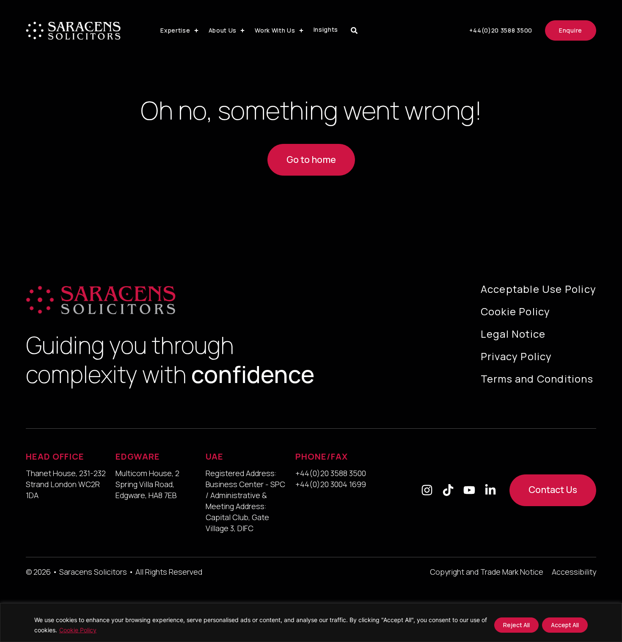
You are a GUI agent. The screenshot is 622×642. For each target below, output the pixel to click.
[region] (311, 622)
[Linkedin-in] (490, 490)
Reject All (516, 625)
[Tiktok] (448, 490)
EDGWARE (138, 456)
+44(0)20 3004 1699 (330, 484)
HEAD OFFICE (55, 456)
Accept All (565, 625)
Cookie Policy (77, 630)
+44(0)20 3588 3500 (330, 473)
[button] (180, 30)
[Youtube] (469, 490)
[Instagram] (427, 490)
